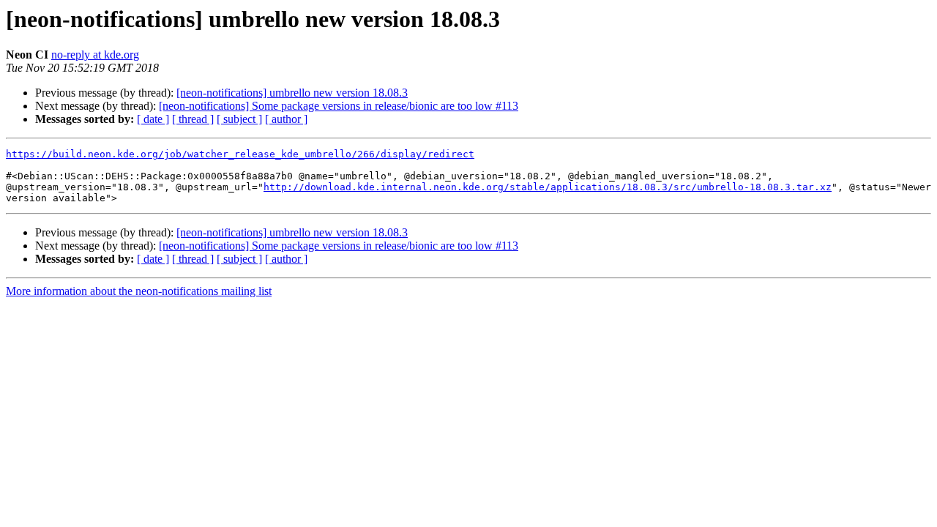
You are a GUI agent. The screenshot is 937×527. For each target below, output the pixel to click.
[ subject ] (239, 119)
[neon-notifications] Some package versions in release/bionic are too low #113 (338, 106)
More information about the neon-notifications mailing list (139, 291)
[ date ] (153, 119)
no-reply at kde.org (95, 54)
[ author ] (286, 119)
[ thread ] (193, 119)
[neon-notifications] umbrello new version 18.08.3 (292, 92)
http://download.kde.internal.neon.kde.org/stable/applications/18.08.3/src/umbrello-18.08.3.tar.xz (548, 187)
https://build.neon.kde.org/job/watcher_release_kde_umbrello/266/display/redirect (240, 154)
